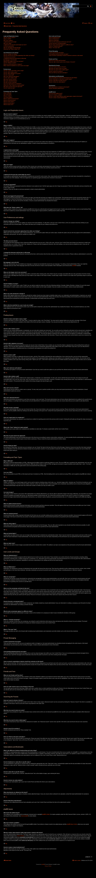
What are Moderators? (54, 38)
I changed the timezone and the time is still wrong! (15, 58)
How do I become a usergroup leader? (57, 43)
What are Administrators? (54, 37)
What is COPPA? (7, 38)
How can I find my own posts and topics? (58, 72)
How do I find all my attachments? (56, 88)
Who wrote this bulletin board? (55, 93)
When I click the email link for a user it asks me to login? (16, 65)
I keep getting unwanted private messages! (58, 54)
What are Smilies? (8, 95)
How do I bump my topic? (9, 88)
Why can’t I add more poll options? (11, 76)
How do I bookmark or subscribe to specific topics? (60, 79)
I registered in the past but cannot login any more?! (15, 44)
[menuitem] (13, 23)
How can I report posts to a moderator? (12, 83)
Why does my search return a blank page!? (59, 69)
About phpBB (24, 816)
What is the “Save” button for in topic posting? (14, 85)
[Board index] (41, 9)
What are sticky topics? (9, 101)
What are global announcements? (11, 98)
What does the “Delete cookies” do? (12, 49)
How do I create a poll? (9, 74)
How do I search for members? (56, 71)
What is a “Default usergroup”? (56, 46)
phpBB (74, 265)
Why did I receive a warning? (10, 82)
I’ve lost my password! (9, 46)
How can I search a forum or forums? (57, 66)
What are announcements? (10, 100)
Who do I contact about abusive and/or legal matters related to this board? (65, 96)
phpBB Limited (46, 814)
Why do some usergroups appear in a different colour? (61, 44)
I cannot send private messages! (56, 52)
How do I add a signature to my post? (12, 73)
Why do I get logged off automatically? (12, 47)
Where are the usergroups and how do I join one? (60, 41)
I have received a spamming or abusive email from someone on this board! (66, 55)
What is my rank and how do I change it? (13, 64)
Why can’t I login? (8, 43)
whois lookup (20, 835)
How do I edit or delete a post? (10, 72)
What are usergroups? (54, 40)
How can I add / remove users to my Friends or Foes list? (62, 62)
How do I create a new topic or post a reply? (14, 70)
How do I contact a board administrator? (58, 97)
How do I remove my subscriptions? (57, 82)
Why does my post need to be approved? (13, 86)
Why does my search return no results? (58, 68)
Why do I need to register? (10, 37)
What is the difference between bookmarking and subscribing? (63, 77)
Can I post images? (8, 97)
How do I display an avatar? (10, 62)
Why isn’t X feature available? (55, 94)
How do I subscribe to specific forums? (58, 80)
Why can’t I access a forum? (10, 79)
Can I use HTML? (8, 94)
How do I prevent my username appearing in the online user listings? (19, 55)
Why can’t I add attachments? (10, 80)
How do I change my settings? (10, 54)
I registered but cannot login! (10, 41)
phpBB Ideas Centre (72, 824)
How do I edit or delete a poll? (10, 77)
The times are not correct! (9, 57)
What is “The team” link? (54, 47)
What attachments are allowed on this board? (59, 87)
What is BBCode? (8, 93)
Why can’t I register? (8, 40)
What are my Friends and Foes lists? (57, 60)
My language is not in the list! (10, 59)
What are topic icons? (8, 104)
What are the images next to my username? (13, 61)
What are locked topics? (9, 103)
